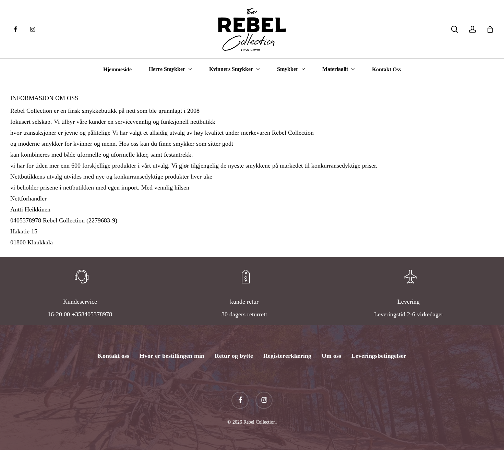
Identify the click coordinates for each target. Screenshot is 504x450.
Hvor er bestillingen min (172, 355)
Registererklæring (287, 355)
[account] (472, 29)
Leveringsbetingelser (378, 355)
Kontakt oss (113, 355)
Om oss (331, 355)
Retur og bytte (234, 355)
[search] (455, 29)
